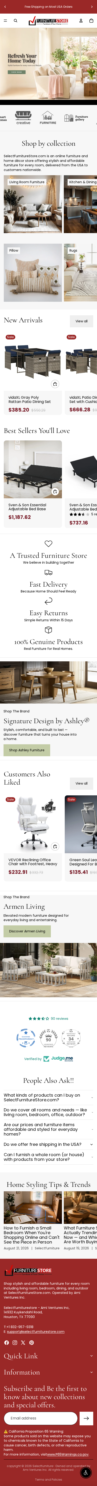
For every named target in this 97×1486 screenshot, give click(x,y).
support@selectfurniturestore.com (36, 1331)
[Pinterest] (31, 1342)
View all (82, 321)
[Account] (81, 20)
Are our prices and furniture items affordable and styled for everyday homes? (41, 1129)
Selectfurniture (42, 1466)
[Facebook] (6, 1342)
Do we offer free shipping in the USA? (42, 1144)
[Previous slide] (5, 7)
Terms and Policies (48, 1480)
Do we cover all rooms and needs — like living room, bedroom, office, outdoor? (45, 1112)
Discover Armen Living (27, 931)
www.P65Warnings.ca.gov (68, 1454)
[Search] (15, 20)
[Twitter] (23, 1342)
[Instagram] (15, 1342)
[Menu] (5, 20)
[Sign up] (86, 1418)
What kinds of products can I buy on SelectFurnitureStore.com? (42, 1097)
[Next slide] (92, 7)
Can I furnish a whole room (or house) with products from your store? (44, 1157)
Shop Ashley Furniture (26, 750)
